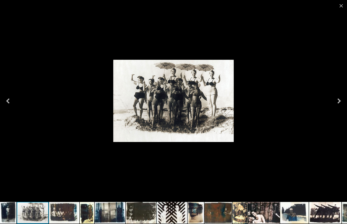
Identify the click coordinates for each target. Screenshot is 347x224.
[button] (8, 101)
